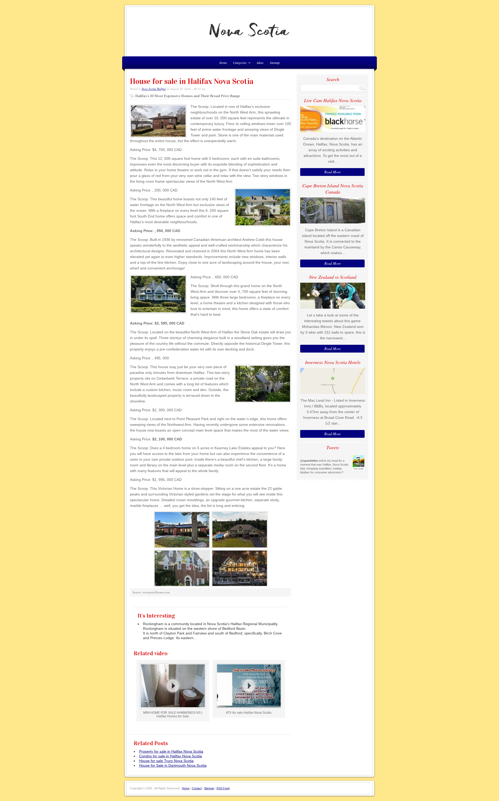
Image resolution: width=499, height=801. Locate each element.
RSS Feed (222, 788)
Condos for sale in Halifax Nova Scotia (170, 756)
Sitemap (275, 63)
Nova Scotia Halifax (154, 89)
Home (185, 788)
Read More (332, 171)
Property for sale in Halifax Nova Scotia (171, 751)
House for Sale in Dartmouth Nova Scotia (173, 765)
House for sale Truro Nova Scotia (166, 761)
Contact (197, 788)
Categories (239, 64)
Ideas (260, 63)
